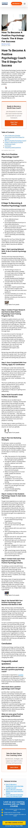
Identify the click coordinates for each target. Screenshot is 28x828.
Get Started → (16, 3)
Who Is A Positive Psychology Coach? (15, 141)
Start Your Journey (14, 123)
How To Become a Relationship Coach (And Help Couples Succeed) (14, 786)
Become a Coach (6, 44)
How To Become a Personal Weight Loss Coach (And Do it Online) (14, 791)
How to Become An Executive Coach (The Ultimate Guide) (14, 795)
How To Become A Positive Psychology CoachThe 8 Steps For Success (14, 137)
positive (21, 675)
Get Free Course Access (14, 822)
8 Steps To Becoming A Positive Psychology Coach (14, 143)
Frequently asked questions (13, 147)
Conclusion (8, 146)
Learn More (14, 767)
